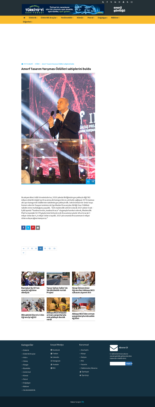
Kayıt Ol (129, 364)
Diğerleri (27, 22)
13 (54, 248)
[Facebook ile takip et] (107, 2)
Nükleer (114, 18)
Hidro (25, 358)
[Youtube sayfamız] (123, 2)
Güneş (25, 361)
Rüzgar (25, 365)
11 (45, 248)
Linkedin (55, 357)
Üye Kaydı (85, 372)
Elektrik (32, 18)
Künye (83, 354)
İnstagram (56, 361)
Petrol (90, 18)
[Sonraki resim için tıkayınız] (58, 128)
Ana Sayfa (84, 350)
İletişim (84, 357)
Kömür (80, 18)
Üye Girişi (85, 375)
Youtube (55, 365)
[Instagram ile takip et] (119, 2)
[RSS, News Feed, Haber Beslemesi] (127, 2)
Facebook (56, 350)
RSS (53, 368)
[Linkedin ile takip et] (115, 2)
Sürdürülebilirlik (29, 390)
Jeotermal (27, 372)
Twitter (55, 354)
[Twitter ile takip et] (111, 2)
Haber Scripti (75, 402)
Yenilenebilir (66, 18)
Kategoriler (27, 345)
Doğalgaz (102, 18)
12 (50, 248)
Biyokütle (26, 368)
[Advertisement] (77, 41)
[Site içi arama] (103, 2)
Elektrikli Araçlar (48, 18)
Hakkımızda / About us (89, 368)
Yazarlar (84, 365)
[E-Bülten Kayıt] (132, 2)
